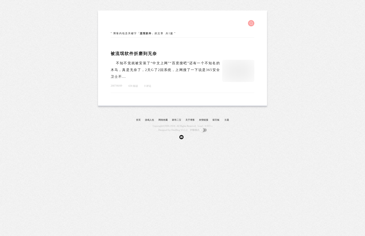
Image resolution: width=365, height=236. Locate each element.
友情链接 (203, 120)
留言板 (215, 120)
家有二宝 (176, 120)
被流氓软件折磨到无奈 (134, 53)
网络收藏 (163, 120)
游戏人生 (149, 120)
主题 (226, 120)
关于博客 (190, 120)
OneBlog (175, 130)
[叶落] (126, 23)
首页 (138, 120)
